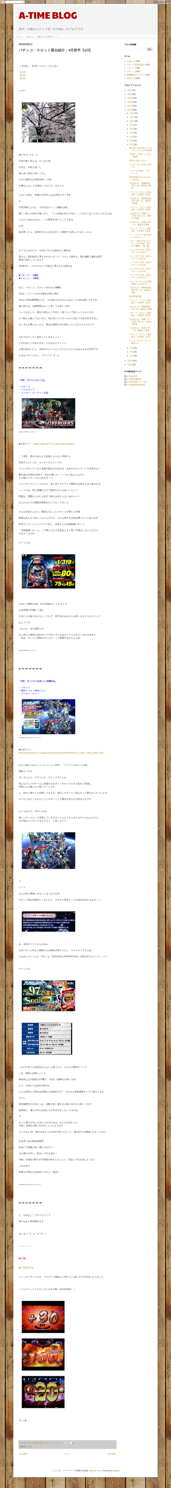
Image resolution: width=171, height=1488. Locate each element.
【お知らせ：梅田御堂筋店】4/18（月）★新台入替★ (140, 200)
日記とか (30, 37)
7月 (131, 132)
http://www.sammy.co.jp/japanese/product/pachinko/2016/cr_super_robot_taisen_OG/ (61, 753)
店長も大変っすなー (138, 160)
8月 (131, 129)
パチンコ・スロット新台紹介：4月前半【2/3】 (140, 314)
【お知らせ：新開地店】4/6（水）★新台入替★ (140, 307)
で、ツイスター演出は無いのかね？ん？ (140, 236)
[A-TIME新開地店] (132, 379)
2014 (129, 364)
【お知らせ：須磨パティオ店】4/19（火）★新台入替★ (140, 215)
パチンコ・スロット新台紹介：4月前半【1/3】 (140, 335)
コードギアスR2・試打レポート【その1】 (140, 276)
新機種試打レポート (136, 75)
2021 (129, 90)
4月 (131, 144)
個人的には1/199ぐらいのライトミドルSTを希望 (140, 149)
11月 (132, 117)
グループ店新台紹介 (34, 1443)
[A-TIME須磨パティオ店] (135, 382)
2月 (131, 352)
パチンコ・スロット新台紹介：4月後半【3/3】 (140, 193)
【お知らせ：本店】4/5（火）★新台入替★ (139, 329)
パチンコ (56, 1443)
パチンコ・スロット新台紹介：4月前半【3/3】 (140, 301)
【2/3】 (22, 75)
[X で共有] (70, 1443)
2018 (129, 102)
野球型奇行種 (135, 296)
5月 (131, 140)
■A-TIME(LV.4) (26, 1267)
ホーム (19, 37)
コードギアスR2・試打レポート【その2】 (140, 270)
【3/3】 (22, 78)
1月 (131, 356)
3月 (131, 348)
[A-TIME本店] (130, 376)
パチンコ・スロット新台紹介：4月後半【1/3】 (140, 229)
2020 (129, 94)
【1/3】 (22, 72)
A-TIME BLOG (48, 14)
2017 (129, 106)
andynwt (92, 1470)
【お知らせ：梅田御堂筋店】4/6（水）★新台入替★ (140, 290)
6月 (131, 137)
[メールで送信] (65, 1443)
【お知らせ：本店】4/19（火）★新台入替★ (140, 223)
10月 (132, 121)
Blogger (116, 1470)
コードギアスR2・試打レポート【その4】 (140, 257)
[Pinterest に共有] (76, 1443)
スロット (48, 1443)
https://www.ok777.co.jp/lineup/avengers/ (54, 444)
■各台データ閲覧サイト (47, 37)
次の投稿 (23, 1454)
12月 (132, 113)
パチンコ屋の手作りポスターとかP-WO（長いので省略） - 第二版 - (140, 243)
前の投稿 (112, 1454)
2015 (129, 360)
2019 (129, 98)
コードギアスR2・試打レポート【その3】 (140, 263)
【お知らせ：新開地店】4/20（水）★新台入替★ (140, 185)
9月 (131, 125)
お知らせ (131, 61)
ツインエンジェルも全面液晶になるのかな (140, 282)
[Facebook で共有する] (73, 1443)
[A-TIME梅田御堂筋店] (134, 385)
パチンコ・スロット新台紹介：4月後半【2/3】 (140, 208)
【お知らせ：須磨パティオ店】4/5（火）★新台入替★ (140, 321)
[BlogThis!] (68, 1443)
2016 (129, 110)
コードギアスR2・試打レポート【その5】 (140, 251)
